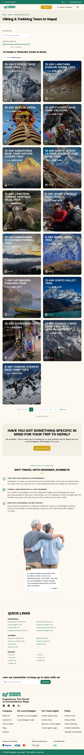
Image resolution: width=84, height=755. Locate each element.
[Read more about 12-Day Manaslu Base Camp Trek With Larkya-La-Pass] (62, 340)
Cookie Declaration (72, 728)
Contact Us (7, 720)
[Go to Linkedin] (4, 705)
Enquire (46, 7)
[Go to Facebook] (8, 705)
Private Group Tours (50, 716)
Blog (4, 728)
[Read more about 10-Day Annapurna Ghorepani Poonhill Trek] (22, 254)
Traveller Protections (73, 732)
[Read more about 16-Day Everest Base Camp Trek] (22, 81)
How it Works (8, 724)
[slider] (4, 44)
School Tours (47, 720)
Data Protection (71, 724)
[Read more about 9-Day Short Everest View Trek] (62, 211)
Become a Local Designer (27, 716)
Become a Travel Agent (51, 724)
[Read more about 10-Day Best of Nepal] (22, 124)
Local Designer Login (25, 720)
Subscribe (45, 682)
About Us (6, 716)
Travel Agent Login (49, 728)
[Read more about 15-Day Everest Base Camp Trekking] (62, 124)
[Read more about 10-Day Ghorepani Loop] (22, 340)
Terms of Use (70, 716)
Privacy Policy (70, 720)
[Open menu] (77, 7)
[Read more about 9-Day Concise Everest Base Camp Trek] (22, 383)
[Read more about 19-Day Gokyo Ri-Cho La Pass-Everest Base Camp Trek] (62, 167)
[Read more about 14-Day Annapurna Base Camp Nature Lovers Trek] (22, 167)
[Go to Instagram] (18, 705)
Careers (6, 732)
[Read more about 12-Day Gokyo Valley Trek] (62, 297)
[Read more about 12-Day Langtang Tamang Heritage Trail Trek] (22, 211)
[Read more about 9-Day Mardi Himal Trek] (62, 254)
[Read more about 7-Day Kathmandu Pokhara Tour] (22, 297)
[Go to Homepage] (9, 7)
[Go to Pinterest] (13, 705)
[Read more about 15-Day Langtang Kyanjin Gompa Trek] (62, 81)
